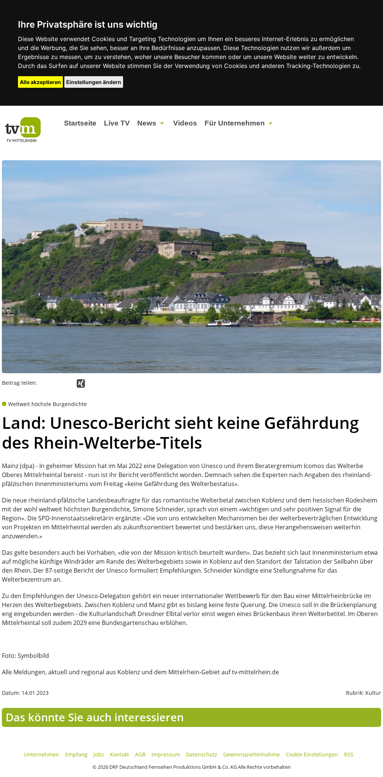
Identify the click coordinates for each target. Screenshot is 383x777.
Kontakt (119, 754)
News (146, 123)
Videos (185, 123)
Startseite (80, 123)
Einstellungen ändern (93, 82)
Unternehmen (41, 754)
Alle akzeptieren (40, 82)
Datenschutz (201, 754)
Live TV (117, 123)
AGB (140, 754)
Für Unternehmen (235, 123)
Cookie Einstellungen (312, 754)
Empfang (76, 754)
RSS (348, 754)
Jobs (99, 754)
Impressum (165, 754)
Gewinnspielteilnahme (251, 754)
